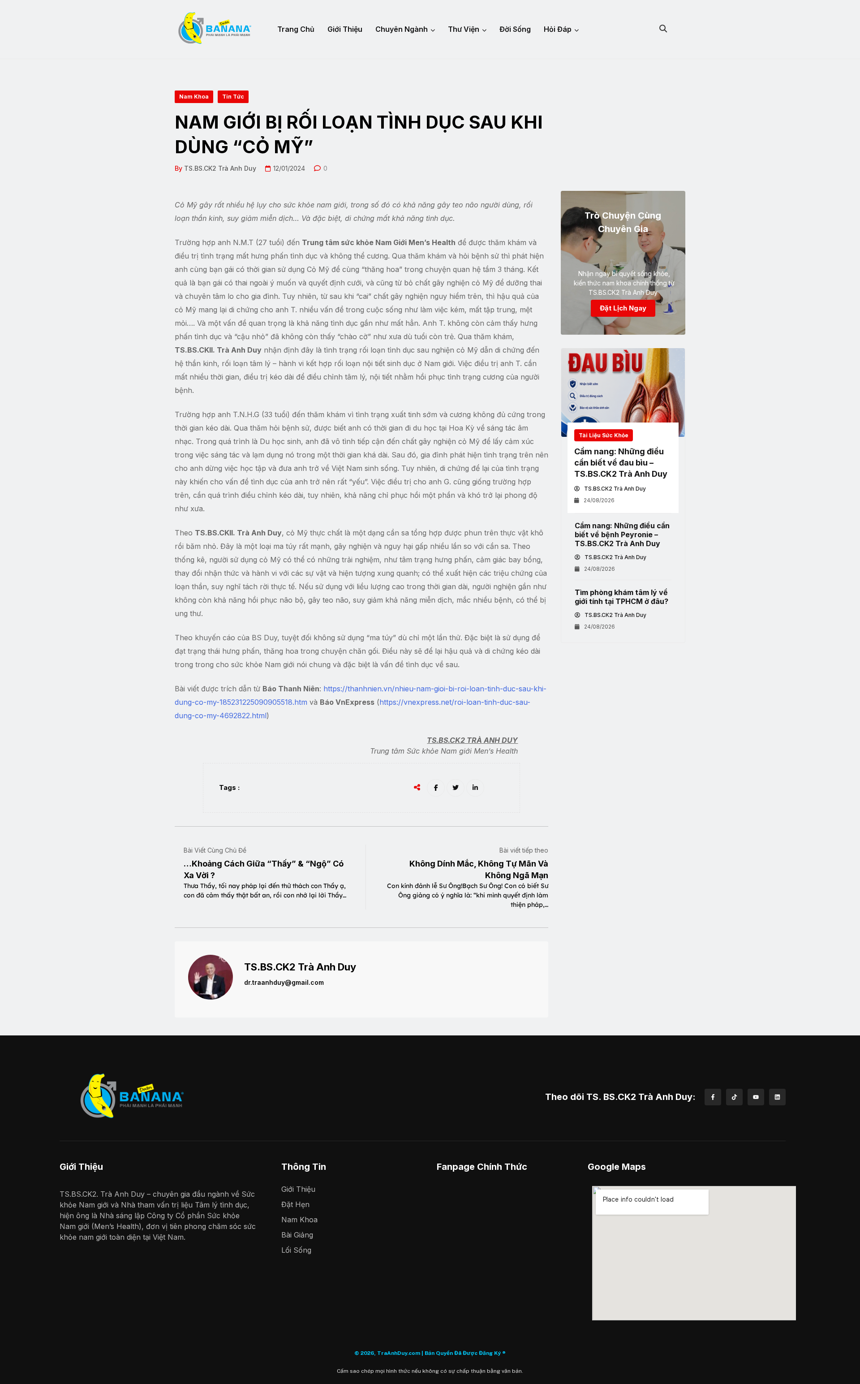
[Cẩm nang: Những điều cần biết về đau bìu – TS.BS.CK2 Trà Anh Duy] (623, 392)
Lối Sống (296, 1250)
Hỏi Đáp (558, 29)
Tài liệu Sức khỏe (603, 435)
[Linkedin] (777, 1097)
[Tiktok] (734, 1097)
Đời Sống (515, 29)
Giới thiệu (344, 29)
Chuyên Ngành (401, 29)
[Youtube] (756, 1097)
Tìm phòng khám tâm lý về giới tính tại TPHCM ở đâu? (621, 597)
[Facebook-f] (713, 1097)
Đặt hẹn (295, 1204)
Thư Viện (463, 29)
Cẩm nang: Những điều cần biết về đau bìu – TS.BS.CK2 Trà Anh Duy (620, 463)
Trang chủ (295, 29)
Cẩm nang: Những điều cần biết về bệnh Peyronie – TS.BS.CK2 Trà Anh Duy (622, 534)
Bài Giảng (297, 1234)
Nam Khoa (299, 1219)
